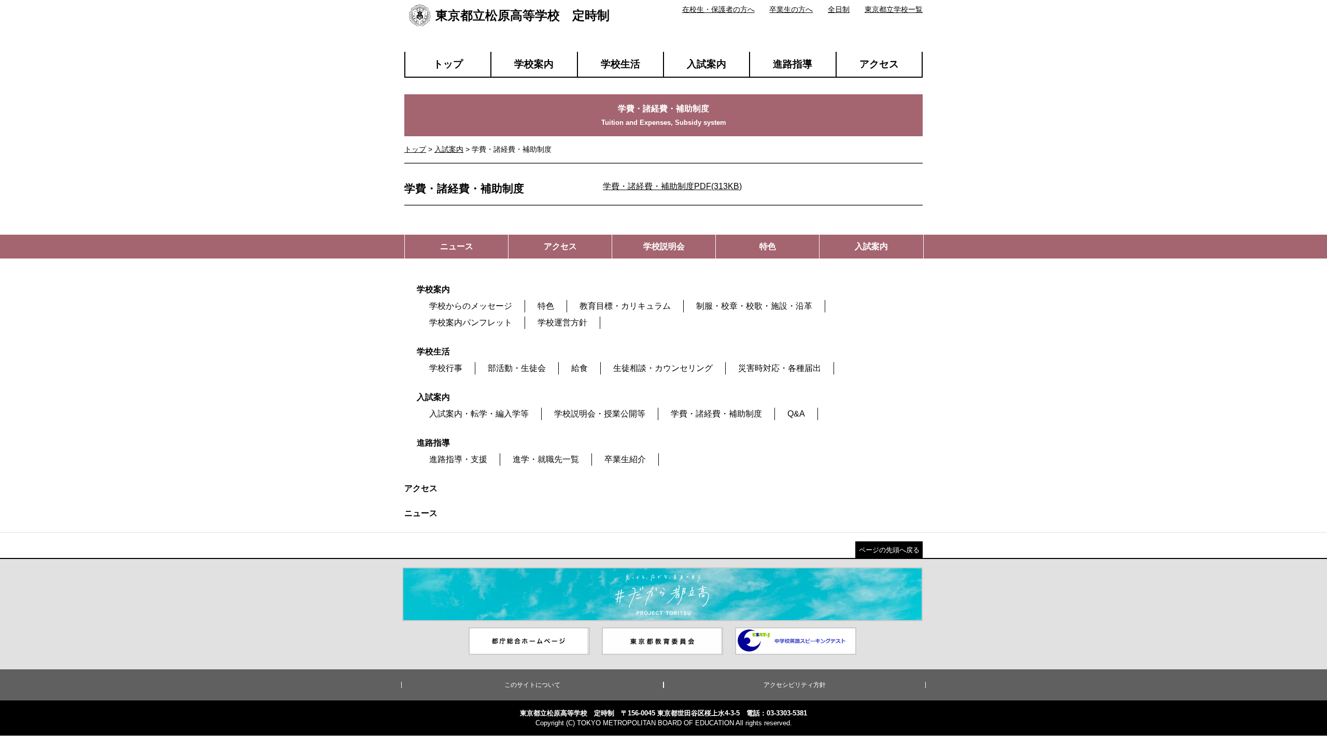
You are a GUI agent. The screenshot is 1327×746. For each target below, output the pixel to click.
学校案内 (534, 64)
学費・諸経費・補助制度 (716, 413)
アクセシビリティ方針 (795, 684)
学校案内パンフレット (470, 322)
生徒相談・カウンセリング (663, 368)
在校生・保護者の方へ (718, 9)
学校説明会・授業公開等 (599, 413)
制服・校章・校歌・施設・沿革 (754, 306)
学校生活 (620, 64)
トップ (448, 64)
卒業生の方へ (791, 9)
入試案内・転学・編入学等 (479, 413)
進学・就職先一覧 (546, 459)
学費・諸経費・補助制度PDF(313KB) (672, 186)
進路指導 (792, 64)
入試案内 (706, 64)
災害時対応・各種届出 (779, 368)
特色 (546, 306)
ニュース (420, 513)
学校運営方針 (562, 322)
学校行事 (445, 368)
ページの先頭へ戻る (889, 550)
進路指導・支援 (458, 459)
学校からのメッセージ (470, 306)
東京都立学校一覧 (894, 9)
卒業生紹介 (625, 459)
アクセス (879, 64)
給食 (579, 368)
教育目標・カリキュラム (625, 306)
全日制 (839, 9)
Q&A (796, 413)
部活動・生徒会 (517, 368)
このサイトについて (532, 684)
